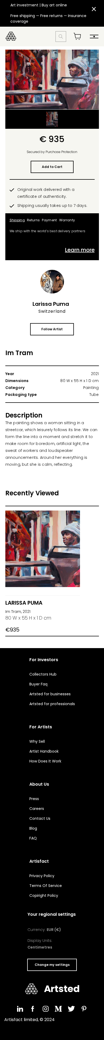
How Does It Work (45, 761)
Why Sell (37, 741)
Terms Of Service (45, 885)
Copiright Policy (43, 895)
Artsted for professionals (52, 703)
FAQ (33, 838)
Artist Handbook (44, 751)
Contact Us (39, 818)
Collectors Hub (43, 674)
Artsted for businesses (50, 694)
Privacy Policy (41, 875)
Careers (36, 808)
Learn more (80, 250)
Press (34, 798)
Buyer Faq (38, 684)
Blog (33, 828)
